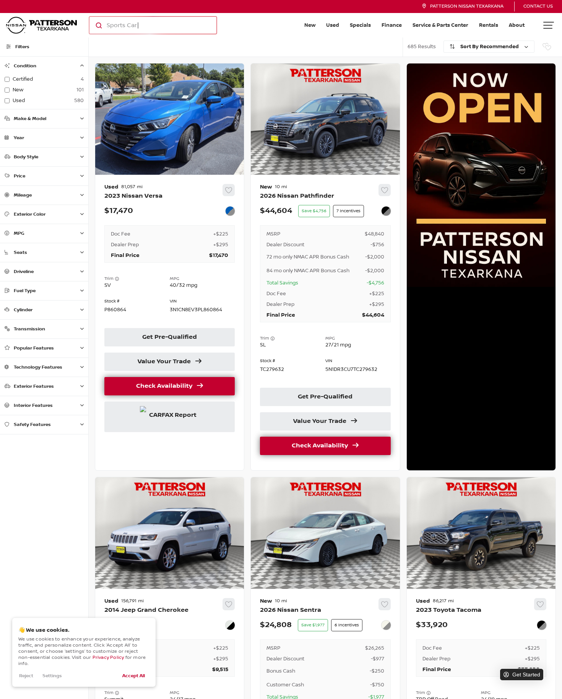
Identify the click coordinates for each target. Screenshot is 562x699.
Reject (26, 676)
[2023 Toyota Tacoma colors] (541, 625)
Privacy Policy (108, 657)
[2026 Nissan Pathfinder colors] (386, 211)
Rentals (488, 25)
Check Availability (164, 386)
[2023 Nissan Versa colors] (230, 211)
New (309, 25)
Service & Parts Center (440, 25)
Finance (392, 25)
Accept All (133, 676)
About (517, 25)
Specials (360, 25)
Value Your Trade (164, 361)
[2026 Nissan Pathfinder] (325, 322)
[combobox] (145, 25)
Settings (52, 676)
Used (332, 25)
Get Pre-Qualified (169, 337)
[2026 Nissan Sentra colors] (386, 625)
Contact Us (538, 6)
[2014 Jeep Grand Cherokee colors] (230, 625)
